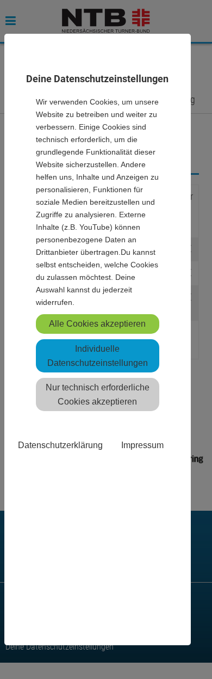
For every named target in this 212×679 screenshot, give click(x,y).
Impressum (142, 445)
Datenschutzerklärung (60, 445)
